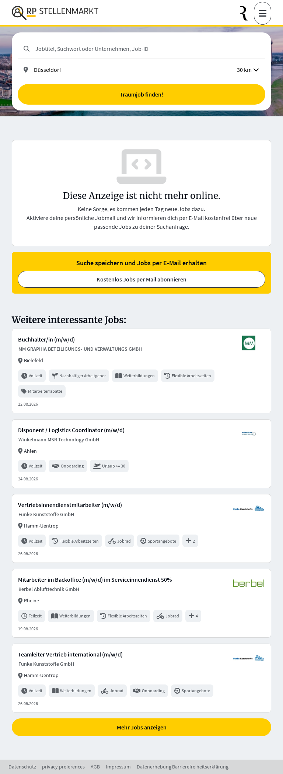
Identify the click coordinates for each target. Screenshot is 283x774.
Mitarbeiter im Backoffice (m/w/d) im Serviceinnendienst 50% (95, 579)
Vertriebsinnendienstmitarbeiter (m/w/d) (70, 504)
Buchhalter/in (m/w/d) (46, 339)
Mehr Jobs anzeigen (142, 727)
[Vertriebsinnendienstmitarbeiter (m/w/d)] (141, 528)
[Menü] (262, 13)
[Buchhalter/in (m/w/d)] (141, 371)
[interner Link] (55, 13)
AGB (95, 766)
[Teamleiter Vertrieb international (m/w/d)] (141, 678)
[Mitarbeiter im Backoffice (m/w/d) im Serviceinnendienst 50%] (141, 603)
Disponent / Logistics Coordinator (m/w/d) (71, 430)
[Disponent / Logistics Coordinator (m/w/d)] (141, 454)
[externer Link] (247, 13)
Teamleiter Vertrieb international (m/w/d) (70, 654)
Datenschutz (22, 766)
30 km (244, 69)
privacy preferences (63, 766)
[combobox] (147, 48)
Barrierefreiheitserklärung (200, 766)
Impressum (118, 766)
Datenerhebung (154, 766)
